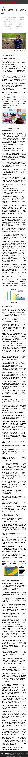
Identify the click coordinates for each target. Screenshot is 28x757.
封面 (3, 7)
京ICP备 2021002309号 (6, 753)
